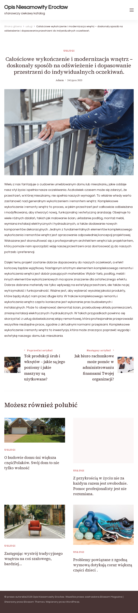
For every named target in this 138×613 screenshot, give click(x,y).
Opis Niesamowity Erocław (36, 7)
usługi (69, 50)
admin (60, 80)
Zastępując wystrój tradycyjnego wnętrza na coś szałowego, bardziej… (33, 559)
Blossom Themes (34, 602)
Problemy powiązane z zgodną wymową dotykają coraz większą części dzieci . (102, 565)
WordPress (72, 602)
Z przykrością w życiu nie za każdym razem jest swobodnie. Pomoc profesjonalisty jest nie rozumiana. (100, 486)
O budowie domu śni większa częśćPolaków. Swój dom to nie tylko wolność (31, 463)
